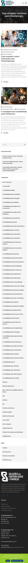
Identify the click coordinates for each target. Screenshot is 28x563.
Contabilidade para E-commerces (12, 270)
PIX (3, 404)
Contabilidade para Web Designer (12, 374)
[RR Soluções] (7, 3)
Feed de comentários (9, 455)
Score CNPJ (6, 420)
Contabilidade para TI (9, 362)
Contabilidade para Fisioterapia (9, 49)
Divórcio (5, 382)
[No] (26, 558)
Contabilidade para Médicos (11, 302)
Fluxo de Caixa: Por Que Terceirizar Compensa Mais (13, 157)
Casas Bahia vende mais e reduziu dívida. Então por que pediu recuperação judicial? (12, 169)
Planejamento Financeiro (6, 510)
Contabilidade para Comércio (11, 230)
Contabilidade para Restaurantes (12, 342)
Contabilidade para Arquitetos (11, 218)
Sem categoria (7, 424)
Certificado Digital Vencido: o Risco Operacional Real (13, 162)
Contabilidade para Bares (10, 222)
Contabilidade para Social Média (12, 350)
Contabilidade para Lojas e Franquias (13, 298)
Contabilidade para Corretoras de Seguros (12, 249)
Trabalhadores (7, 436)
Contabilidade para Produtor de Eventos (12, 323)
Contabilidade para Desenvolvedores (13, 262)
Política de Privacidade (17, 560)
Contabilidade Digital (7, 107)
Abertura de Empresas (5, 506)
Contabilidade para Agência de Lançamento (11, 207)
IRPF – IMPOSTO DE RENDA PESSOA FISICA (13, 391)
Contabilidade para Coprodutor (11, 234)
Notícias (5, 400)
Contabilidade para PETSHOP (11, 318)
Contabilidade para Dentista (11, 254)
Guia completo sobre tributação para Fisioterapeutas (10, 59)
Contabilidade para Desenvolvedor (12, 258)
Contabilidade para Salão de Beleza (13, 346)
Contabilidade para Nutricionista (12, 310)
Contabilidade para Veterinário (11, 370)
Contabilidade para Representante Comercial (12, 337)
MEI (4, 396)
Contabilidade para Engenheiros (12, 274)
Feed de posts (7, 452)
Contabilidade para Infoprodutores (13, 294)
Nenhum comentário (7, 54)
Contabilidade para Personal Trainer (13, 314)
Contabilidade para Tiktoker (11, 366)
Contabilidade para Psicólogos (11, 332)
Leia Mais (5, 82)
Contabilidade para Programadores (12, 328)
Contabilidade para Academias (11, 194)
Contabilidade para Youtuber (11, 378)
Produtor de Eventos (8, 408)
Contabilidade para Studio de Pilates (13, 358)
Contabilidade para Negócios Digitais (13, 306)
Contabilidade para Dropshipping (12, 266)
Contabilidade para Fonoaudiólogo (12, 282)
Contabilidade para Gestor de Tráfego (13, 286)
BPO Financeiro (7, 182)
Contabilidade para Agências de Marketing (12, 213)
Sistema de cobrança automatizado (13, 432)
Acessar (5, 448)
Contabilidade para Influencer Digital (13, 290)
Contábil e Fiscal (4, 504)
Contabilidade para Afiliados (11, 202)
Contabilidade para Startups (11, 354)
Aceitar (8, 560)
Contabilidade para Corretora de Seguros (12, 243)
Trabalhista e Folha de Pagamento (8, 508)
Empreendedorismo (8, 386)
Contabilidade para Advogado (11, 198)
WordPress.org (7, 460)
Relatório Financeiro (8, 416)
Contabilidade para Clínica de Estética (13, 226)
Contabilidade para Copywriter (11, 238)
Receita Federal (7, 412)
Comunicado (6, 186)
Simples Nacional (7, 428)
